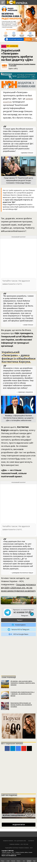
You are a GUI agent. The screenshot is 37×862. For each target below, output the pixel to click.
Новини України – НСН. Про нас (18, 844)
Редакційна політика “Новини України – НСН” (19, 848)
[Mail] (29, 748)
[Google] (18, 748)
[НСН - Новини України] (18, 612)
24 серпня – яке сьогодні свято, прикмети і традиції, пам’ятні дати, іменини (23, 683)
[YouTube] (23, 748)
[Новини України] (17, 2)
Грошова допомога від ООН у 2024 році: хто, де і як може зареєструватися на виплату (18, 587)
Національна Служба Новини (24, 64)
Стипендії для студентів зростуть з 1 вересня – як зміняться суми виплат (22, 694)
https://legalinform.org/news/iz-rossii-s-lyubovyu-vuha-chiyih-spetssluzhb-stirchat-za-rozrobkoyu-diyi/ (19, 206)
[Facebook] (7, 748)
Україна (4, 46)
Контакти (31, 840)
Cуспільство (14, 46)
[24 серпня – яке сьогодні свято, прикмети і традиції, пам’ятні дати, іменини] (5, 684)
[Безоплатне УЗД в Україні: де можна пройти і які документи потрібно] (5, 706)
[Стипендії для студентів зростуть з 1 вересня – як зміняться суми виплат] (5, 695)
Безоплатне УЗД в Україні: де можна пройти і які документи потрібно (21, 704)
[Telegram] (12, 748)
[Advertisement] (18, 258)
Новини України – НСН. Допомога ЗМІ (14, 840)
